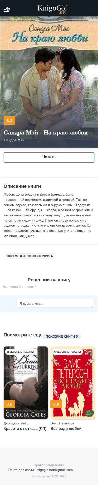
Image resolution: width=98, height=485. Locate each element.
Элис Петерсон (62, 423)
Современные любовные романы (30, 256)
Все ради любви (66, 429)
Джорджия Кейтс (16, 423)
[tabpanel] (25, 388)
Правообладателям (49, 465)
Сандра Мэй (14, 140)
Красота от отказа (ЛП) (25, 429)
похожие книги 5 (62, 336)
